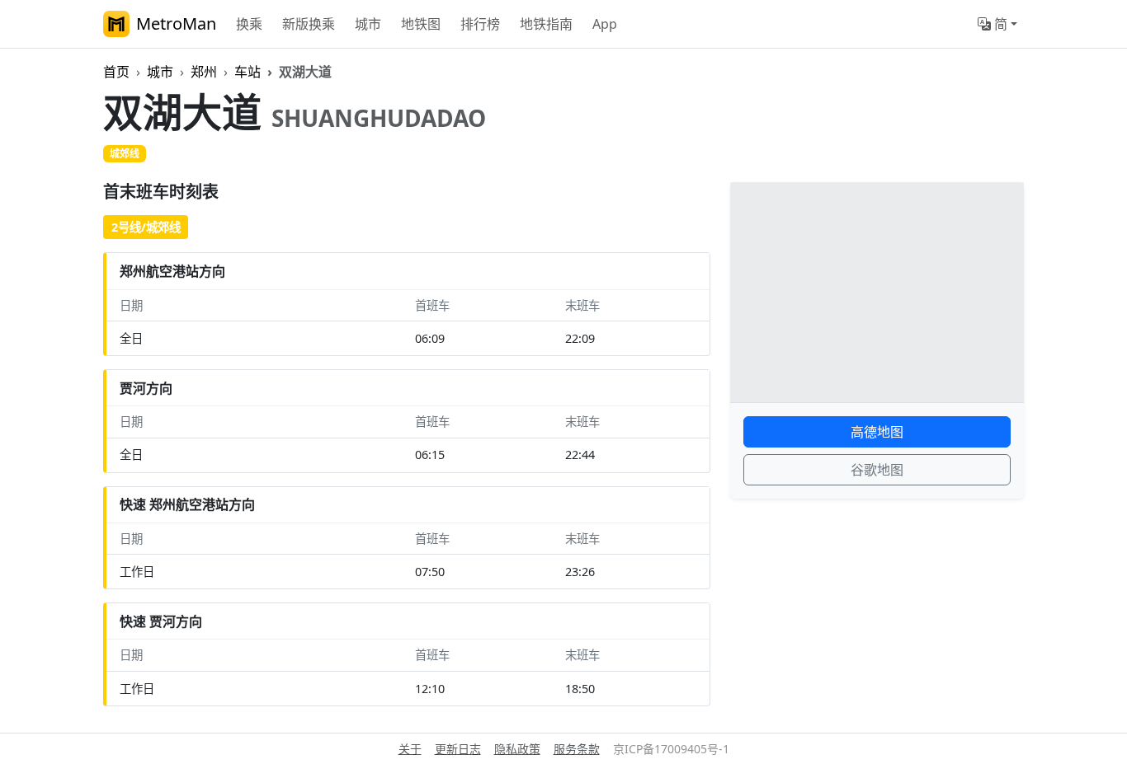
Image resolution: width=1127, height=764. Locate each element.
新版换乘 (308, 24)
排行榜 (480, 24)
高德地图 (877, 432)
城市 (368, 24)
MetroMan (176, 23)
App (604, 24)
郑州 (204, 72)
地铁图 (421, 24)
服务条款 (577, 749)
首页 (116, 72)
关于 (410, 749)
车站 (247, 72)
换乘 (249, 24)
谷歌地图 (877, 470)
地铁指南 (546, 24)
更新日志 (458, 749)
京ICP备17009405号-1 (671, 749)
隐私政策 (517, 749)
